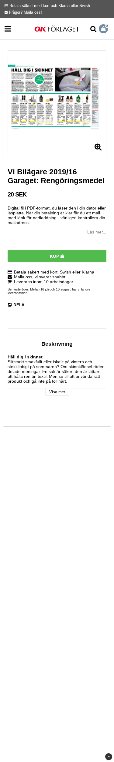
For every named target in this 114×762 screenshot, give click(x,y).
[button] (104, 28)
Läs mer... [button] (96, 232)
